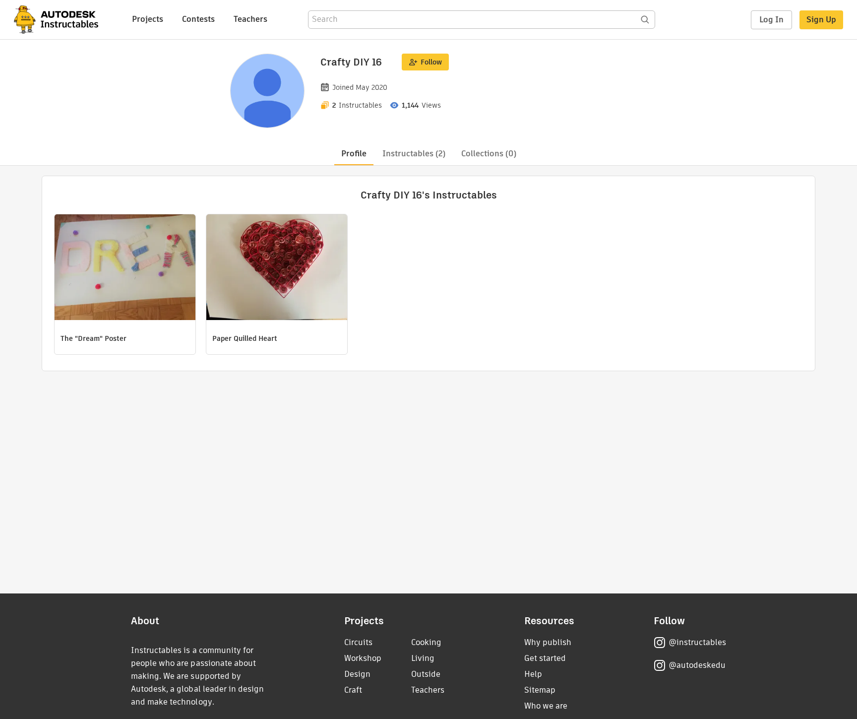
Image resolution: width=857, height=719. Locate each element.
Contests (198, 19)
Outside (425, 674)
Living (422, 658)
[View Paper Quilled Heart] (276, 268)
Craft (353, 690)
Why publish (547, 642)
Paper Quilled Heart (244, 338)
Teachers (250, 19)
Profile (354, 153)
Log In (771, 19)
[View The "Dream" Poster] (125, 268)
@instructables (697, 642)
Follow (431, 62)
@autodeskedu (697, 665)
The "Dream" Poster (93, 338)
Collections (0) (488, 153)
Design (357, 674)
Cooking (426, 642)
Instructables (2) (413, 153)
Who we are (545, 706)
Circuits (358, 642)
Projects (147, 19)
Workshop (362, 658)
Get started (545, 658)
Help (533, 674)
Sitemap (539, 690)
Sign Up (821, 19)
